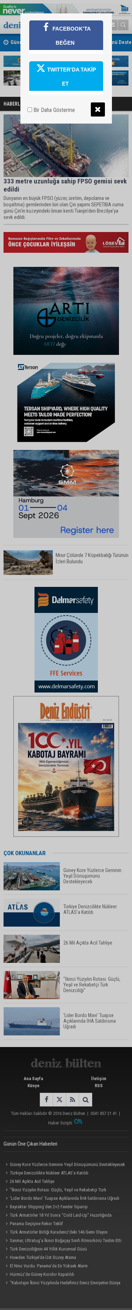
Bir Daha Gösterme (53, 110)
